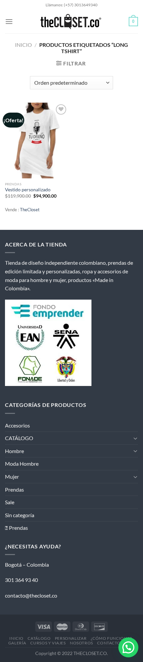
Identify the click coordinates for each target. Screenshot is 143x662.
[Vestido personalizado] (36, 140)
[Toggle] (135, 438)
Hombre (14, 451)
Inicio (23, 45)
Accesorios (17, 425)
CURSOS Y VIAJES (48, 642)
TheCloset (30, 209)
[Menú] (9, 21)
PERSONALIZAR (70, 638)
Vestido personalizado (28, 189)
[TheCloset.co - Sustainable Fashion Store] (71, 21)
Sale (9, 502)
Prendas (14, 489)
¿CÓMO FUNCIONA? (111, 638)
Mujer (12, 476)
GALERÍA (17, 642)
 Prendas (16, 527)
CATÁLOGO (19, 438)
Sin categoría (19, 515)
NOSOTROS (81, 642)
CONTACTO (108, 642)
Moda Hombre (22, 463)
